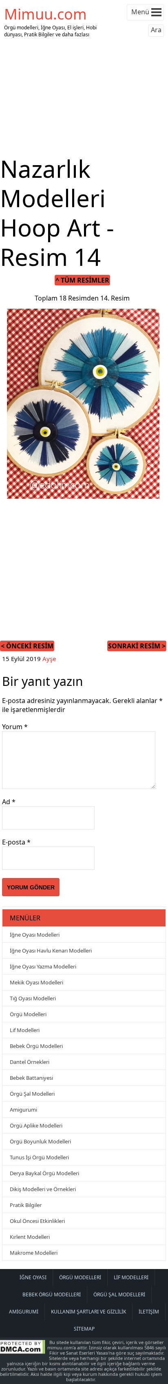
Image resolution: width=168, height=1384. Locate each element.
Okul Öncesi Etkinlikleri (37, 1221)
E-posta (16, 842)
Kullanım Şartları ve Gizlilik (88, 1311)
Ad (8, 801)
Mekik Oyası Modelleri (36, 982)
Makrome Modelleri (33, 1252)
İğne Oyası (33, 1277)
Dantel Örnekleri (29, 1062)
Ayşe (49, 658)
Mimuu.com (45, 14)
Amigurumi (23, 1109)
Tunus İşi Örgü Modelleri (39, 1157)
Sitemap (84, 1328)
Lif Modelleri (25, 1030)
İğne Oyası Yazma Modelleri (43, 966)
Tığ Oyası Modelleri (33, 998)
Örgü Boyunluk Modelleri (40, 1141)
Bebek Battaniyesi (31, 1077)
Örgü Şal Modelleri (32, 1093)
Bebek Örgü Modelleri (36, 1046)
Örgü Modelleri (28, 1014)
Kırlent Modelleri (30, 1236)
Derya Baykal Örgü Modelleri (44, 1173)
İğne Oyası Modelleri (35, 934)
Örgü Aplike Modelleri (36, 1125)
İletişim (149, 1311)
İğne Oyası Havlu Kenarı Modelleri (51, 950)
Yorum (15, 726)
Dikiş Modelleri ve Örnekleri (43, 1189)
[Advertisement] (84, 97)
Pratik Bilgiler (26, 1205)
